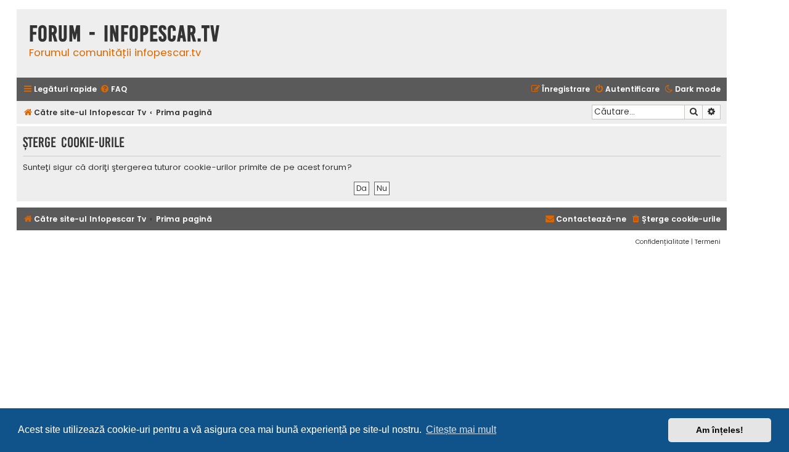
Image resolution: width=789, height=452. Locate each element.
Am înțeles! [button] (719, 430)
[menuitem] (113, 89)
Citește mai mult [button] (461, 429)
